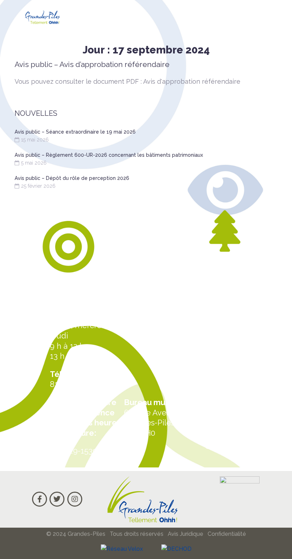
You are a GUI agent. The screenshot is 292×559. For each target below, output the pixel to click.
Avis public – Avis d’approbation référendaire (92, 64)
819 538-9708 (74, 384)
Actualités (225, 392)
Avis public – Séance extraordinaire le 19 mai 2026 (75, 132)
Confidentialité (227, 533)
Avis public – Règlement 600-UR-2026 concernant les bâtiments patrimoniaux (109, 155)
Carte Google (232, 419)
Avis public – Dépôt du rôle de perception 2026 (72, 178)
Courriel (221, 446)
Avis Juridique (185, 533)
